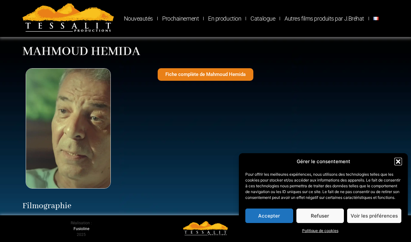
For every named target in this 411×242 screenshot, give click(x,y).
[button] (398, 161)
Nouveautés (138, 18)
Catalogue (262, 18)
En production (224, 18)
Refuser (320, 216)
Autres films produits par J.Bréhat (324, 18)
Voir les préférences (374, 216)
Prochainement (180, 18)
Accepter (269, 216)
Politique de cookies (320, 230)
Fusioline (81, 229)
